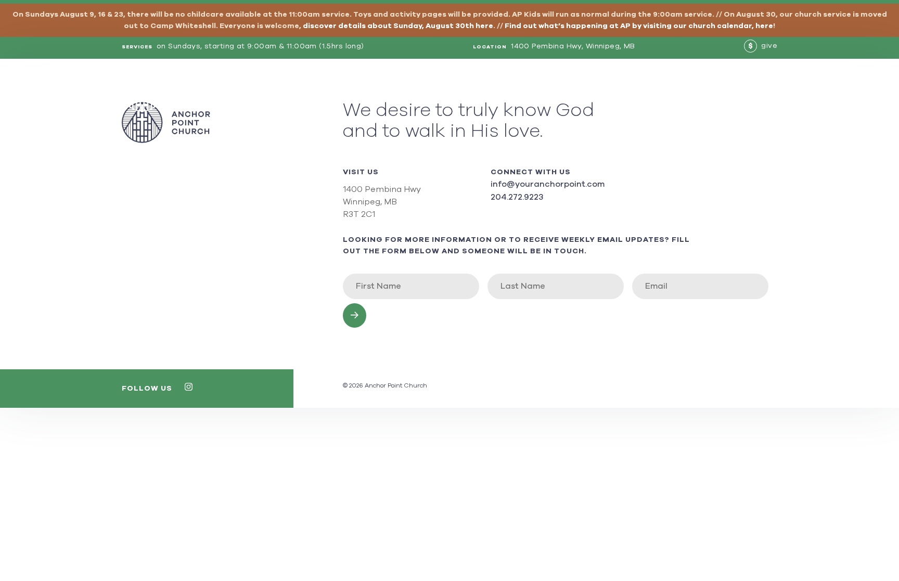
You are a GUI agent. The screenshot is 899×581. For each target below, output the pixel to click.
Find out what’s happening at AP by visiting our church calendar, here (639, 26)
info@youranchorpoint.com (548, 184)
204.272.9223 (517, 197)
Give (767, 91)
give (762, 45)
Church (516, 91)
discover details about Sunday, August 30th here (398, 26)
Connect (728, 91)
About (476, 91)
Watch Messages (662, 91)
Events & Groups (579, 91)
